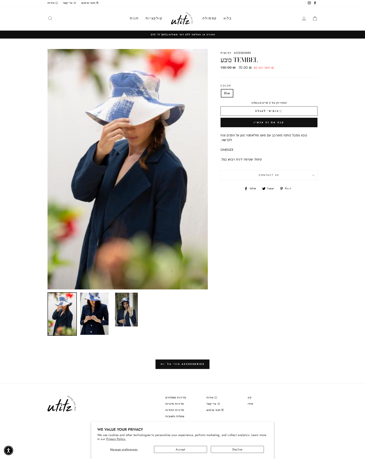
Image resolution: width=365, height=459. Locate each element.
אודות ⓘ (53, 3)
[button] (8, 450)
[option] (182, 34)
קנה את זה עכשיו (269, 122)
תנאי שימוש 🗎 (89, 3)
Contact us (269, 175)
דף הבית (226, 53)
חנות (134, 18)
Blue (227, 93)
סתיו (250, 404)
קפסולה (209, 18)
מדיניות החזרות (174, 410)
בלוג (228, 18)
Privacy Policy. (116, 439)
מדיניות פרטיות (174, 404)
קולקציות (154, 18)
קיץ (250, 397)
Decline (237, 449)
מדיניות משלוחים (175, 397)
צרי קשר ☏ (70, 3)
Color (226, 85)
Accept (180, 449)
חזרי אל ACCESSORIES (185, 364)
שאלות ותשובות (174, 416)
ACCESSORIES (242, 53)
